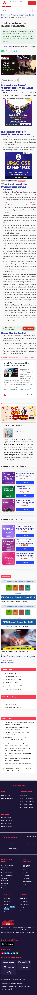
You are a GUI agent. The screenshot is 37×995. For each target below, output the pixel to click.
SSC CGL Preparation (4, 879)
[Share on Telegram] (5, 51)
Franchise (7, 911)
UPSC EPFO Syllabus (26, 798)
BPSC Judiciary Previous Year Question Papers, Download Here (18, 754)
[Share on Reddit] (9, 51)
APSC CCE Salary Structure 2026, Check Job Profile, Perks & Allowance (17, 759)
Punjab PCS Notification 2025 (13, 686)
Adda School (13, 843)
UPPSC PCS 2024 (6, 817)
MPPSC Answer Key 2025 (12, 673)
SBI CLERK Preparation (4, 868)
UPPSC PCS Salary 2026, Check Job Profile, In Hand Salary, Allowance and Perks (18, 770)
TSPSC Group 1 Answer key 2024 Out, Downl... (15, 626)
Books (22, 910)
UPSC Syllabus (5, 795)
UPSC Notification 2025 (11, 683)
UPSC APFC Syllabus (26, 807)
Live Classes (23, 901)
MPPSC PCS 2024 (6, 820)
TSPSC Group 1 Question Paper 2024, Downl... (15, 601)
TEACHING (26, 875)
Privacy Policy (6, 989)
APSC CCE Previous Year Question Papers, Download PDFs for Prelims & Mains (17, 739)
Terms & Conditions (24, 986)
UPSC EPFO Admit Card (27, 801)
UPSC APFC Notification (27, 804)
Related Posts (6, 576)
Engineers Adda (12, 848)
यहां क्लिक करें (21, 181)
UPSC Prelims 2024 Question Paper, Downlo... (15, 651)
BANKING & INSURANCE (27, 866)
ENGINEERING (27, 881)
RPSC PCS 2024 (6, 823)
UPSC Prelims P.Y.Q (7, 798)
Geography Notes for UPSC (13, 707)
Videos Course (24, 904)
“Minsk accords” (19, 202)
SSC (24, 869)
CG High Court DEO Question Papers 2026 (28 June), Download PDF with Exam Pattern (18, 744)
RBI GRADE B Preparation (5, 886)
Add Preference (28, 328)
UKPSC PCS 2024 (6, 826)
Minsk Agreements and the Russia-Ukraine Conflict (17, 357)
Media (6, 904)
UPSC (24, 884)
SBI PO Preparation (7, 865)
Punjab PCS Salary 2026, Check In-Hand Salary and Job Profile (18, 764)
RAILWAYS (26, 872)
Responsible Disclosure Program (12, 983)
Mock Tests (23, 898)
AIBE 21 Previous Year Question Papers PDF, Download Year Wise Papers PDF (17, 749)
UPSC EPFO (23, 795)
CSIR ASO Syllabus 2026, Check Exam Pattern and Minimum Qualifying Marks (19, 723)
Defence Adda (31, 843)
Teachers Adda (31, 836)
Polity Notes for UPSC (11, 701)
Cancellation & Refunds (9, 986)
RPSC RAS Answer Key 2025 (13, 679)
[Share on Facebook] (12, 51)
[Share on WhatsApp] (2, 51)
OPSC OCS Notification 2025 (13, 689)
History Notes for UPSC (11, 704)
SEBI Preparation (6, 872)
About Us (7, 898)
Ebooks (22, 907)
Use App (31, 3)
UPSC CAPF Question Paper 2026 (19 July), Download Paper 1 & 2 (17, 733)
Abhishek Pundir (7, 46)
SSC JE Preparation (7, 875)
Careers (9, 908)
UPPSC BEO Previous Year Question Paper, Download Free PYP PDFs (17, 728)
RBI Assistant (5, 883)
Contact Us (7, 901)
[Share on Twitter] (15, 51)
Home (3, 15)
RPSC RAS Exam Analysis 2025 (14, 676)
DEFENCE (26, 878)
